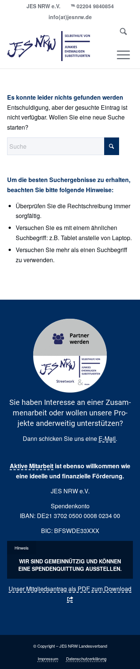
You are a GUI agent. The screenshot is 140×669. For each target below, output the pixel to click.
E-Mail (107, 438)
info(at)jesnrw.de (70, 17)
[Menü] (123, 54)
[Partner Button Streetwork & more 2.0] (70, 355)
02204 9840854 (95, 6)
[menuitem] (123, 33)
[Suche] (123, 33)
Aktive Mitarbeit (31, 465)
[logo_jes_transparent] (57, 46)
